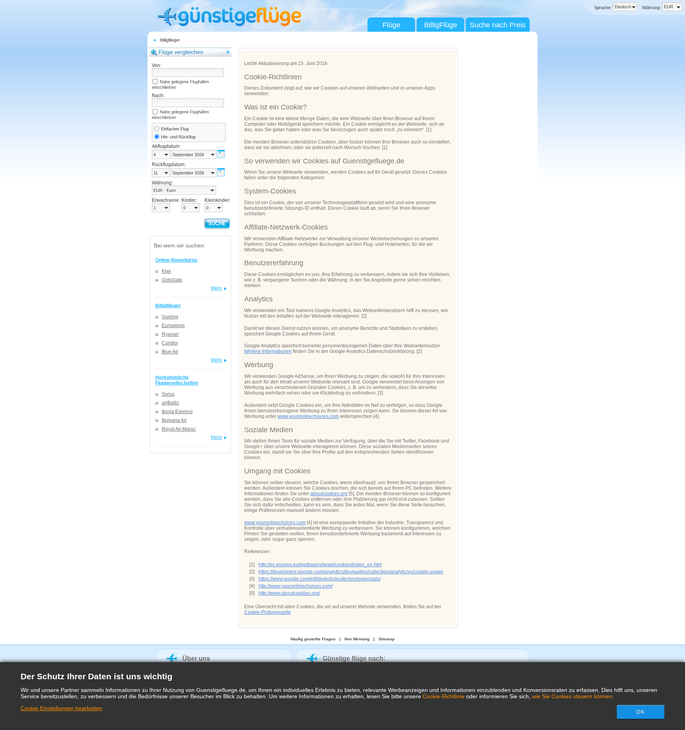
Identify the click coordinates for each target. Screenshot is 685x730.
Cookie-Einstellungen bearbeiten (61, 708)
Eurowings (173, 325)
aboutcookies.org (329, 493)
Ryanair (170, 334)
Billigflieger (170, 40)
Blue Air (170, 351)
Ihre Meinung (356, 639)
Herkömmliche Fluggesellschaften (176, 380)
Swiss (168, 394)
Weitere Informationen (268, 351)
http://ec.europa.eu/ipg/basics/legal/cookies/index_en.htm (320, 564)
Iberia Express (177, 411)
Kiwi (166, 271)
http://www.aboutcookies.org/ (289, 593)
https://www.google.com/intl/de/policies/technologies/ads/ (319, 579)
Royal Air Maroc (179, 429)
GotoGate (172, 280)
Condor (170, 343)
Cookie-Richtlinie (444, 696)
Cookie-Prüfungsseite (267, 612)
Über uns (196, 658)
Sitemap (386, 639)
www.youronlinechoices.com (308, 416)
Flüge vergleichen (181, 52)
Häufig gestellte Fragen (313, 639)
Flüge (391, 25)
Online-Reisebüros (176, 260)
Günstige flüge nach (353, 658)
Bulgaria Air (174, 420)
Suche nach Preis (498, 25)
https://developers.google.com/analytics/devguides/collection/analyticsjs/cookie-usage (350, 572)
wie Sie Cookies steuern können (572, 696)
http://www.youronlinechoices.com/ (295, 586)
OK (640, 712)
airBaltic (170, 403)
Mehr (216, 288)
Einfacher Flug (175, 128)
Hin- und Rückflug (178, 136)
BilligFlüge (440, 25)
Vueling (170, 317)
